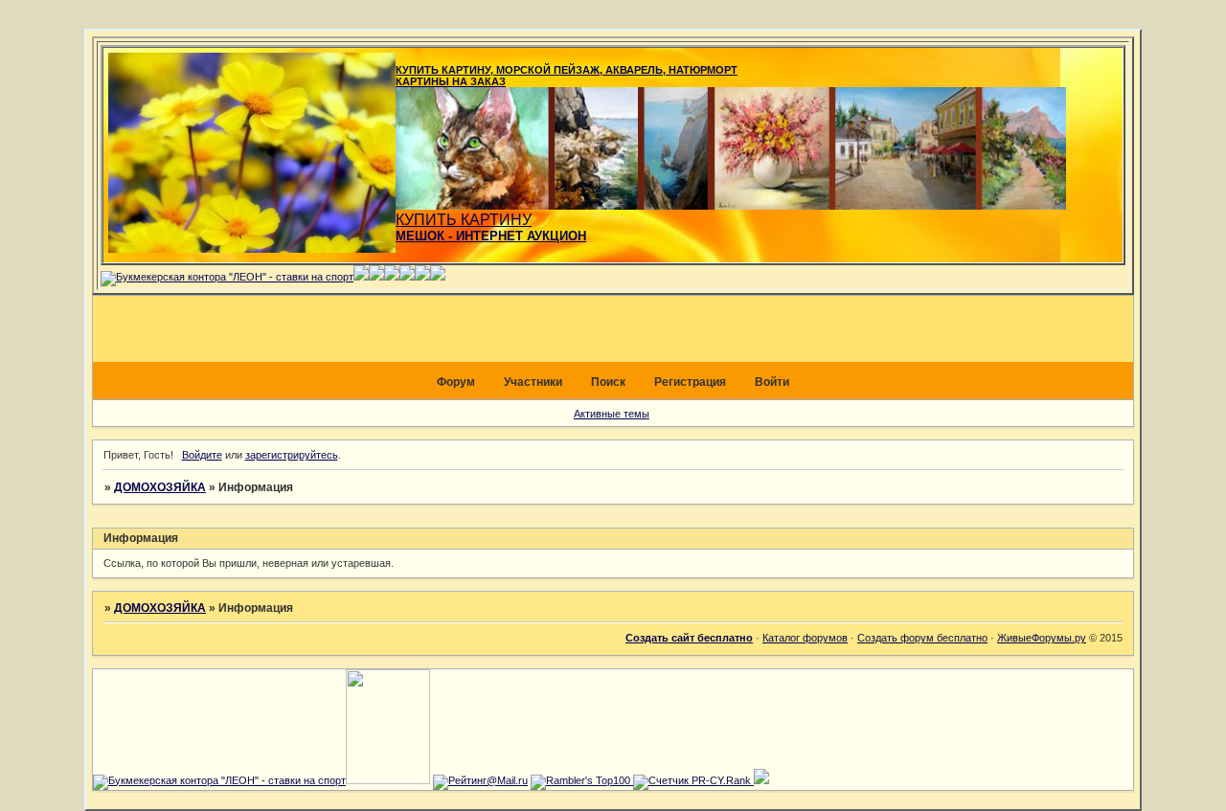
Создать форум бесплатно (922, 637)
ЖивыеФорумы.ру (1041, 637)
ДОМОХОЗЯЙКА (160, 487)
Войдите (202, 455)
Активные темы (611, 413)
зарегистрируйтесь (291, 455)
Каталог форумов (805, 637)
